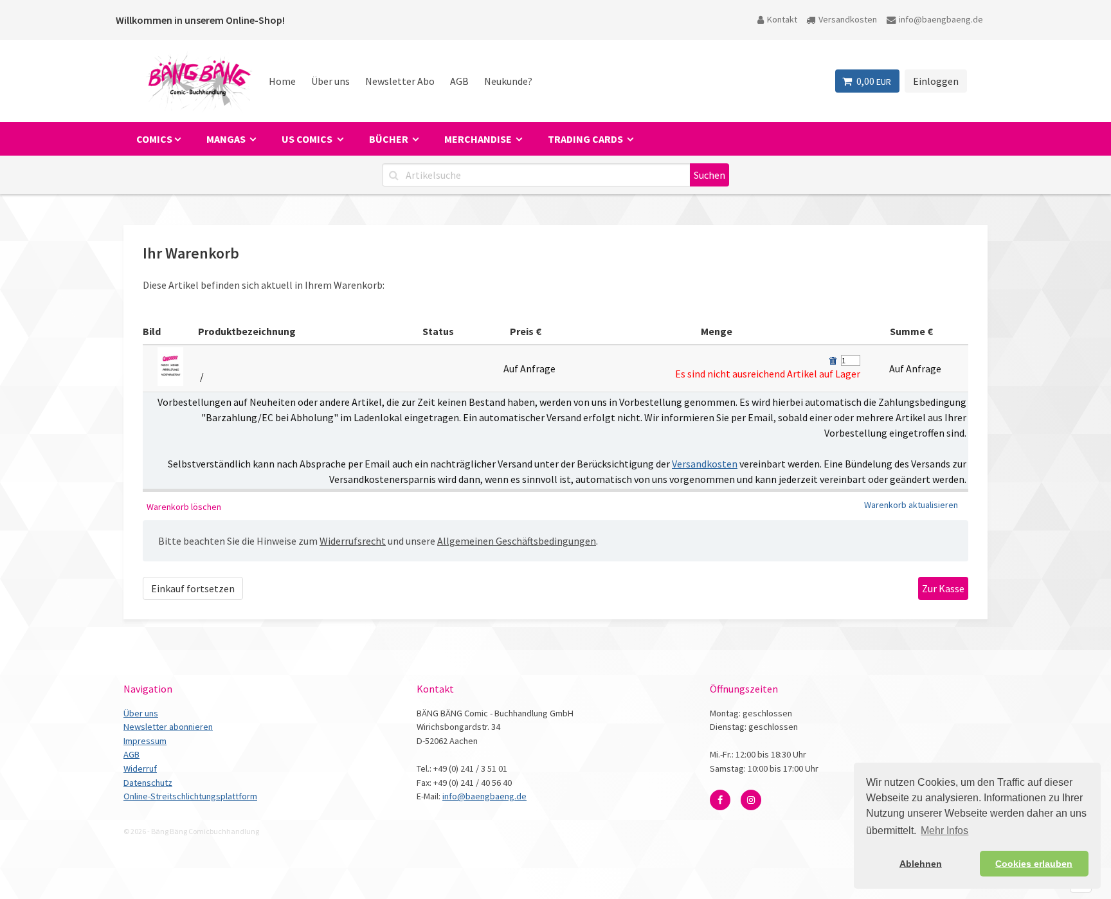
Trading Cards (586, 138)
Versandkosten (847, 19)
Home (282, 81)
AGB (459, 81)
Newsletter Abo (400, 81)
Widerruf (140, 768)
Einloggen (936, 81)
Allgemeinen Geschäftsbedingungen (516, 540)
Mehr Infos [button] (944, 830)
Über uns (330, 81)
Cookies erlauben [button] (1033, 863)
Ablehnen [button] (920, 863)
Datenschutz (147, 782)
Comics (154, 138)
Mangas (227, 138)
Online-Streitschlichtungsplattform (190, 796)
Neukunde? (508, 81)
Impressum (145, 741)
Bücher (389, 138)
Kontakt (782, 19)
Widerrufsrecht (353, 540)
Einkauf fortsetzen (193, 588)
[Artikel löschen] (832, 361)
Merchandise (479, 138)
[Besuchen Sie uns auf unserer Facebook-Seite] (720, 800)
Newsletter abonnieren (168, 726)
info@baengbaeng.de (941, 19)
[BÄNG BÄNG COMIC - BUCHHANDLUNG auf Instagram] (751, 800)
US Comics (308, 138)
